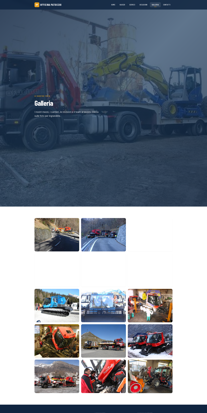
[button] (56, 235)
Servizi (132, 5)
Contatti (167, 5)
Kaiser (122, 5)
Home (113, 5)
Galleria (155, 5)
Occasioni (143, 5)
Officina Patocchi (48, 4)
